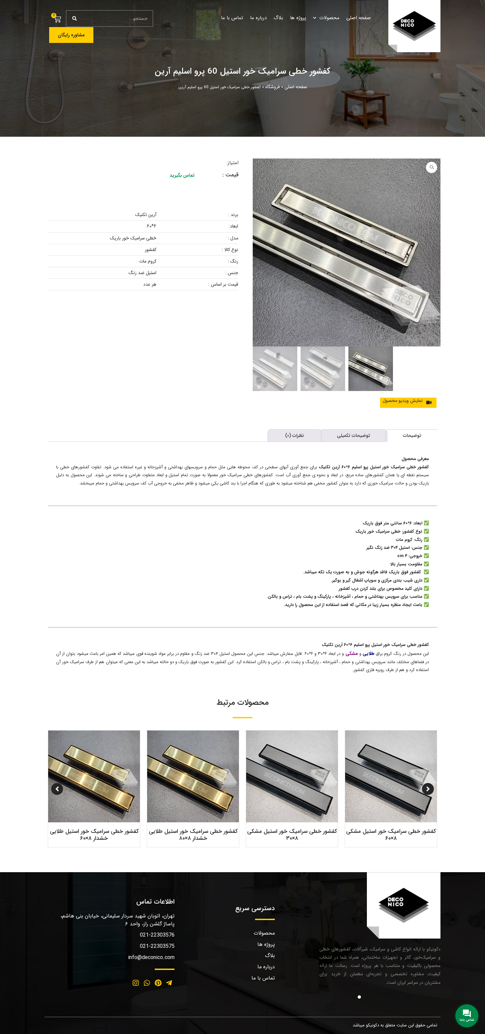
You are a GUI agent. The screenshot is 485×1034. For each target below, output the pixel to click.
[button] (410, 400)
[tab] (412, 435)
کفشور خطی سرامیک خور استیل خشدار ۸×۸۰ (94, 834)
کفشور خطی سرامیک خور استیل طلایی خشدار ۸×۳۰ (193, 834)
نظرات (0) (294, 435)
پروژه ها (298, 18)
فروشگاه (272, 86)
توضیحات (412, 435)
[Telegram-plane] (169, 983)
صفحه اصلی (358, 18)
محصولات (329, 18)
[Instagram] (136, 983)
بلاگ (278, 18)
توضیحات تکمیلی (353, 435)
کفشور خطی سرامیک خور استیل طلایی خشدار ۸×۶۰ (292, 834)
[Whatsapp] (146, 983)
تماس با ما (232, 18)
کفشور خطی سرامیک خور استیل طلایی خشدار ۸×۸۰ (391, 834)
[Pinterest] (158, 983)
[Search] (74, 18)
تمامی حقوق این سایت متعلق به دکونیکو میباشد (395, 1025)
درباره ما (258, 18)
